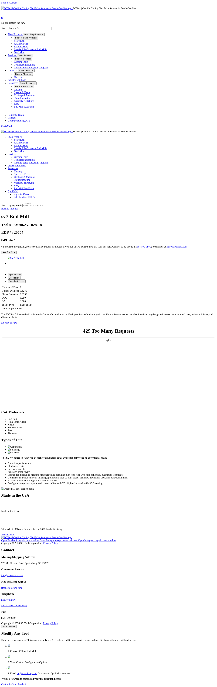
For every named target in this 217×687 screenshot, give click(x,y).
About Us (13, 70)
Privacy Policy (50, 543)
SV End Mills (21, 46)
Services (12, 55)
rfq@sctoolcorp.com (176, 246)
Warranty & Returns (24, 101)
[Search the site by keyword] (26, 203)
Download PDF (9, 322)
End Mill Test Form (24, 106)
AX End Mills (21, 43)
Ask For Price (9, 252)
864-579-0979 (144, 246)
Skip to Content (9, 2)
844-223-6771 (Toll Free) (14, 605)
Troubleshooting (22, 98)
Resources (13, 83)
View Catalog (8, 534)
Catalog (18, 89)
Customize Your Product (13, 684)
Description (14, 278)
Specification (15, 274)
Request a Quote (16, 115)
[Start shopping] (4, 14)
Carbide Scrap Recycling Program (31, 67)
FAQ (16, 103)
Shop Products (15, 34)
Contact (11, 117)
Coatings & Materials (24, 95)
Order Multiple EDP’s (19, 120)
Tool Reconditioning (24, 64)
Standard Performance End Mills (30, 49)
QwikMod (19, 52)
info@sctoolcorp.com (12, 575)
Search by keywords (11, 205)
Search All (19, 40)
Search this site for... (11, 28)
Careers (18, 77)
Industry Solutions (17, 80)
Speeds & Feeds (22, 92)
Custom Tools (21, 61)
